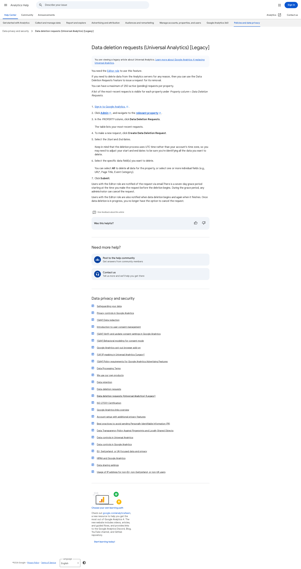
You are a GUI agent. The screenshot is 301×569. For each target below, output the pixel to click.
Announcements (46, 15)
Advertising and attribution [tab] (106, 23)
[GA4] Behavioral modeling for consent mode (120, 340)
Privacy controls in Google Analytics (115, 313)
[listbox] (70, 563)
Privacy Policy (33, 562)
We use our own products (110, 375)
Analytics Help (20, 5)
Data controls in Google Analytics (114, 444)
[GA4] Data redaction (108, 320)
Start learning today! (104, 541)
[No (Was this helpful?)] (204, 223)
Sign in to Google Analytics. (110, 106)
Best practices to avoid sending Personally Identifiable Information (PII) (133, 423)
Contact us (292, 15)
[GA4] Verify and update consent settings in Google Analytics (129, 333)
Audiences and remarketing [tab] (139, 23)
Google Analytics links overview (113, 409)
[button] (5, 5)
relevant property (147, 113)
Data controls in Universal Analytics (115, 437)
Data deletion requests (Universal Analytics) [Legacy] (126, 396)
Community (27, 15)
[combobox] (97, 5)
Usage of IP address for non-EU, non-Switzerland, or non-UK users (131, 472)
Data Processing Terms (109, 368)
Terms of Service (48, 562)
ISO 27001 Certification (109, 403)
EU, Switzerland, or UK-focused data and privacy (122, 451)
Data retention (104, 382)
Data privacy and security (113, 299)
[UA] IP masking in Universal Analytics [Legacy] (120, 354)
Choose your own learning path (107, 507)
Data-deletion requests (109, 389)
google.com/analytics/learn (116, 513)
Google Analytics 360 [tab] (217, 23)
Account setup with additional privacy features (121, 416)
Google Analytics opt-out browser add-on (119, 347)
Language (67, 559)
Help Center (10, 15)
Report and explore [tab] (76, 23)
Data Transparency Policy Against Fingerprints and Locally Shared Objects (135, 430)
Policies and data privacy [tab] (247, 23)
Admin (104, 113)
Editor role (113, 71)
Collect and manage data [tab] (48, 23)
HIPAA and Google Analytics (111, 458)
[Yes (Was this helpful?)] (196, 223)
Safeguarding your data (109, 306)
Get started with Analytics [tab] (16, 23)
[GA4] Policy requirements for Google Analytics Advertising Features (132, 361)
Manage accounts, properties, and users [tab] (180, 23)
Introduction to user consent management (119, 327)
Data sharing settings (108, 465)
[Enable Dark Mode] (84, 562)
